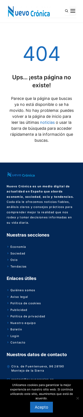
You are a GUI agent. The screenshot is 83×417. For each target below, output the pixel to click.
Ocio (14, 260)
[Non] (77, 398)
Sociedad (17, 253)
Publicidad (18, 310)
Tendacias (18, 266)
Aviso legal (19, 297)
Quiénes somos (22, 290)
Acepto (41, 407)
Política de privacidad (27, 316)
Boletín (16, 329)
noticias (47, 122)
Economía (18, 246)
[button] (66, 10)
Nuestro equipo (23, 323)
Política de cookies (25, 303)
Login (14, 336)
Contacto (17, 342)
